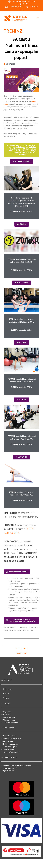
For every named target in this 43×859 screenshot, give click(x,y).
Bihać (7, 693)
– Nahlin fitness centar (9, 744)
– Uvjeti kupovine (7, 771)
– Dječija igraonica (7, 741)
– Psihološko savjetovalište (11, 738)
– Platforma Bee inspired (10, 752)
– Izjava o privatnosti (8, 768)
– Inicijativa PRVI (7, 749)
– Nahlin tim (5, 714)
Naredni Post (21, 653)
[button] (21, 150)
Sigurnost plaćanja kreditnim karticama (17, 765)
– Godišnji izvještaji (8, 717)
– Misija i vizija (6, 712)
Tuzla (7, 698)
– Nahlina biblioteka (8, 736)
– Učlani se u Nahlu (8, 720)
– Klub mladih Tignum (9, 747)
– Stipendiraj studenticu (10, 722)
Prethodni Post (21, 649)
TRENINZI (14, 31)
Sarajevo (8, 689)
